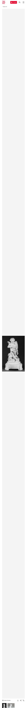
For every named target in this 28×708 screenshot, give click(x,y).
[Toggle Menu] (23, 2)
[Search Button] (19, 2)
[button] (13, 353)
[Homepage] (3, 2)
